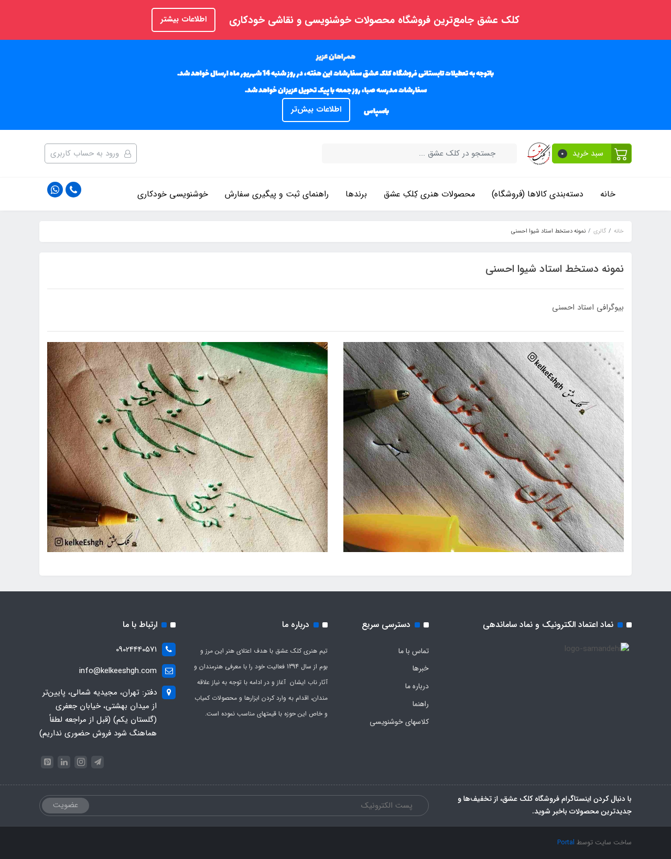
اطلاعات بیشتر (183, 19)
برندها (356, 194)
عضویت (65, 805)
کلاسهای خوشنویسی (399, 722)
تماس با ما (413, 651)
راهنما (421, 704)
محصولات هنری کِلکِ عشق (429, 194)
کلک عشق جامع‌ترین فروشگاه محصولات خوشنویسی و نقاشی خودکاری (373, 20)
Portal (566, 842)
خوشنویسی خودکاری (172, 194)
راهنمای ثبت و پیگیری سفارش (277, 194)
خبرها (421, 668)
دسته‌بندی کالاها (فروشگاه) (537, 194)
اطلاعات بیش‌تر (316, 109)
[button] (592, 153)
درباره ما (417, 686)
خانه (607, 194)
